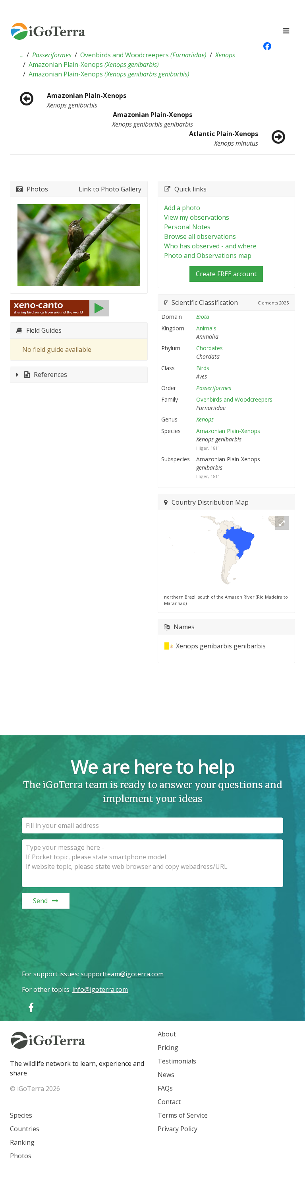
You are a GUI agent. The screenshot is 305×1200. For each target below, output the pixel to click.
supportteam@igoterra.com (122, 974)
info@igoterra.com (100, 989)
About (167, 1034)
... (21, 55)
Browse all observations (200, 236)
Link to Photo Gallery (110, 189)
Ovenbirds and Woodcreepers (143, 55)
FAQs (165, 1088)
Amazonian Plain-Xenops (94, 64)
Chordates (209, 348)
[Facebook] (31, 1007)
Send (40, 900)
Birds (202, 368)
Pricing (168, 1047)
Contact (169, 1101)
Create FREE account (226, 273)
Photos (20, 1155)
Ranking (22, 1142)
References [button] (50, 374)
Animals (206, 328)
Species (21, 1115)
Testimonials (177, 1061)
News (166, 1074)
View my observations (196, 217)
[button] (21, 55)
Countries (24, 1128)
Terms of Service (183, 1115)
